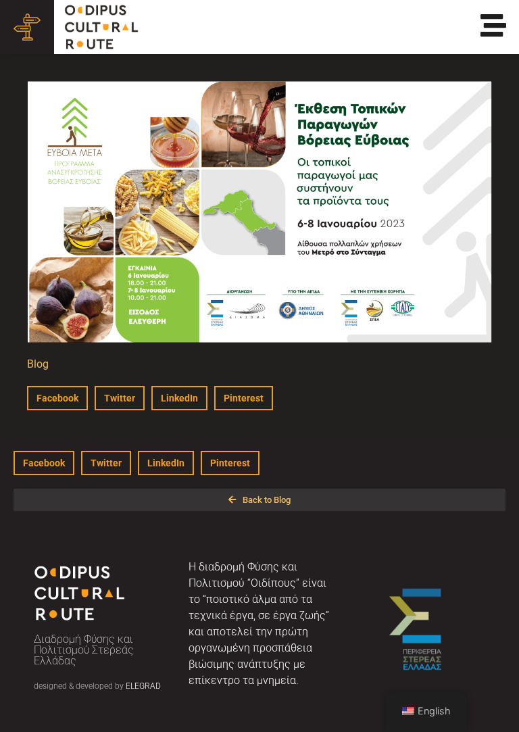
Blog (38, 364)
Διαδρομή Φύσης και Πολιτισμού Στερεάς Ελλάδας (84, 650)
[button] (57, 398)
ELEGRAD (143, 686)
